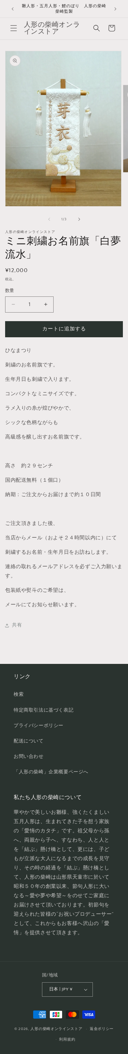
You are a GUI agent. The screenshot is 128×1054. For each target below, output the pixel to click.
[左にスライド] (49, 219)
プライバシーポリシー (38, 725)
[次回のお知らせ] (115, 8)
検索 (19, 694)
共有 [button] (17, 625)
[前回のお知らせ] (12, 8)
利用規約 (67, 1040)
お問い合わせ (29, 756)
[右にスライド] (79, 219)
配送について (29, 741)
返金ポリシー (102, 1029)
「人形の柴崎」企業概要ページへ (51, 772)
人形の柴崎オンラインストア (56, 1029)
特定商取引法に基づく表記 (43, 710)
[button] (13, 28)
